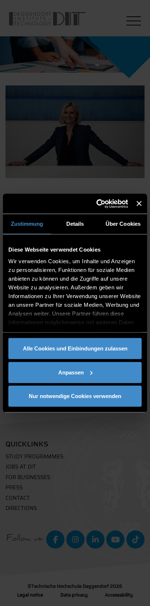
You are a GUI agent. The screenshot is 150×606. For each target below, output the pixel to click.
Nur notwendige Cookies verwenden (75, 396)
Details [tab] (75, 224)
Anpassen (71, 372)
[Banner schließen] (139, 203)
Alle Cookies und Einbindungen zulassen (75, 348)
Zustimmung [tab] (27, 224)
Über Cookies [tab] (123, 224)
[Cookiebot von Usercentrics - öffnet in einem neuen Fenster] (97, 203)
